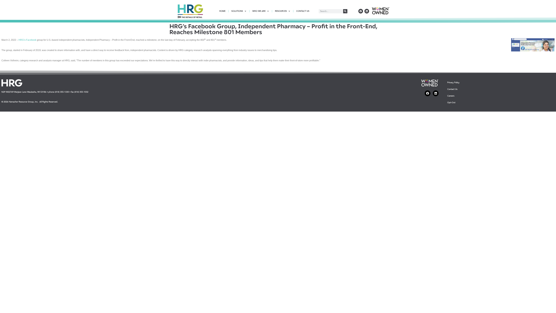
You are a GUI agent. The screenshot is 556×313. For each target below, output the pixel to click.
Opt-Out (451, 102)
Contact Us (452, 89)
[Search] (345, 11)
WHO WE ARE (259, 11)
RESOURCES (281, 11)
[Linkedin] (366, 11)
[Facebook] (360, 11)
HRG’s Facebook (27, 40)
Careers (450, 95)
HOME (222, 11)
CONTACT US (302, 11)
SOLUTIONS (237, 11)
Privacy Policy (453, 82)
